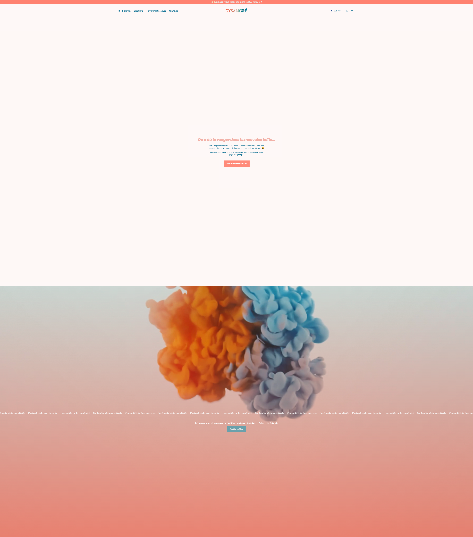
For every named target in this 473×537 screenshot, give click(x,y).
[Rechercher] (119, 11)
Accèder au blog (236, 429)
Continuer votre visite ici (237, 164)
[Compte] (346, 11)
